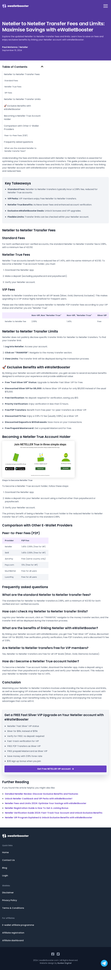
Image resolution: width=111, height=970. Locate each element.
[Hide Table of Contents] (42, 66)
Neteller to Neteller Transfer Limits (22, 99)
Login (5, 875)
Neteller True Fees (12, 86)
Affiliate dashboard (13, 940)
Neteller (23, 47)
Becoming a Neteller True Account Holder (22, 117)
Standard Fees (11, 80)
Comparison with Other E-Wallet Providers (21, 127)
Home (5, 852)
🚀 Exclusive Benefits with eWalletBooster (17, 107)
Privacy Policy (9, 900)
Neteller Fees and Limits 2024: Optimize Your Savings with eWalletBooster (45, 803)
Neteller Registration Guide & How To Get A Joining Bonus (36, 808)
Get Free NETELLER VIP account (54, 768)
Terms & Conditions (13, 908)
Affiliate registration (13, 932)
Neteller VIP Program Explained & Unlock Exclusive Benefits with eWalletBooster (48, 817)
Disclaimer (8, 892)
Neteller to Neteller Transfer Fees (22, 74)
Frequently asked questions (18, 141)
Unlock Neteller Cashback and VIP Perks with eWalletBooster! (38, 798)
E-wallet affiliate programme (18, 925)
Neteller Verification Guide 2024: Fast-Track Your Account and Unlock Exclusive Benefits (53, 812)
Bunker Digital (64, 963)
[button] (105, 6)
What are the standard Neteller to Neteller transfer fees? (20, 149)
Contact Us (8, 860)
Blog (4, 867)
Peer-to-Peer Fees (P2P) (16, 135)
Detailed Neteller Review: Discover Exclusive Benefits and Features (41, 793)
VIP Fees (8, 92)
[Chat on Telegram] (104, 963)
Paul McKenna (9, 47)
